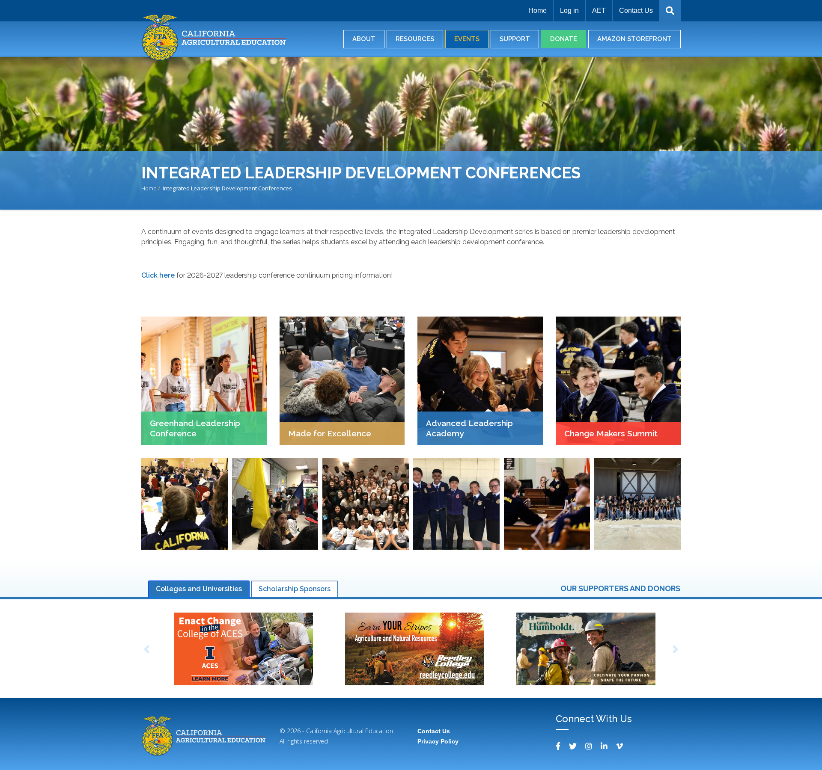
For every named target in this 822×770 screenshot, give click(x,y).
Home (537, 10)
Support (515, 39)
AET (599, 10)
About (363, 39)
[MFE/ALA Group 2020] (365, 504)
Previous (146, 649)
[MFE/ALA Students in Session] (184, 504)
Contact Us (636, 10)
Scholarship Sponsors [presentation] (295, 589)
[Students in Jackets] (456, 504)
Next (675, 649)
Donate (563, 39)
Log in (569, 10)
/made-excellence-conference (342, 381)
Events (467, 39)
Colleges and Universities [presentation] (199, 589)
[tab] (199, 589)
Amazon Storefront (634, 39)
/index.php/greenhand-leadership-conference (204, 381)
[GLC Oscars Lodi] (275, 504)
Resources (415, 39)
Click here (158, 275)
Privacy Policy (438, 741)
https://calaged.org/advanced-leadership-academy (480, 381)
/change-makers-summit (618, 381)
